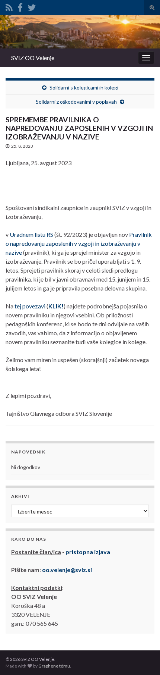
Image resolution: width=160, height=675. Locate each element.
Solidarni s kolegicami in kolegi (83, 87)
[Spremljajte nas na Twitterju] (32, 6)
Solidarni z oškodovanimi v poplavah (76, 101)
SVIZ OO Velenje (32, 57)
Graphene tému (54, 666)
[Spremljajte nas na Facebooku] (20, 6)
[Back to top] (143, 658)
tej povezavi (30, 306)
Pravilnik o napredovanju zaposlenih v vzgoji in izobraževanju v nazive (79, 243)
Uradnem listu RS (31, 234)
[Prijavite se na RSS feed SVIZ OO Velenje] (9, 6)
